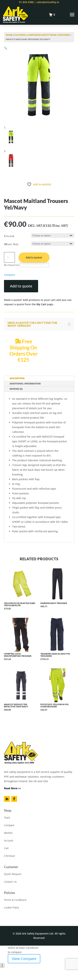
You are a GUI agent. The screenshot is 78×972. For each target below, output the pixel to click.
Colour (9, 236)
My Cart (41, 304)
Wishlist (8, 833)
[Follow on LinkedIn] (7, 799)
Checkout (9, 856)
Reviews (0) (16, 388)
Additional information (25, 383)
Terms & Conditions (15, 900)
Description (17, 378)
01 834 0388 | (27, 2)
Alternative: (12, 264)
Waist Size (11, 244)
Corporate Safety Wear (41, 34)
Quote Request (12, 874)
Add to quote (21, 286)
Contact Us (10, 881)
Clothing (20, 34)
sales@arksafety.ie (47, 2)
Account (8, 840)
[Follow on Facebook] (14, 799)
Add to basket (34, 257)
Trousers (64, 34)
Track (7, 817)
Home (9, 34)
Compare (9, 825)
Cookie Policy (11, 907)
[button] (5, 48)
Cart (6, 848)
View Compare (24, 958)
